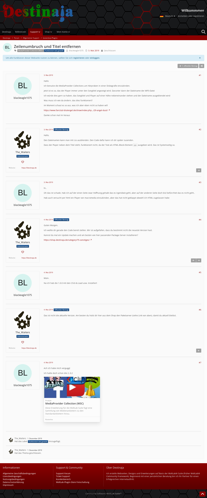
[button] (168, 16)
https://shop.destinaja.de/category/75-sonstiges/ (67, 240)
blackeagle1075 (76, 50)
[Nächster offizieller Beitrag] (198, 170)
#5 (200, 272)
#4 (200, 219)
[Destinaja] (79, 13)
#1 (200, 75)
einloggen (94, 58)
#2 (200, 129)
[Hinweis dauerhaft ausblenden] (199, 58)
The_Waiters (20, 438)
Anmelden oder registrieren (191, 16)
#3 (200, 182)
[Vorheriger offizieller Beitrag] (193, 260)
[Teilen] (201, 66)
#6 (200, 309)
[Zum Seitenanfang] (202, 494)
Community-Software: (103, 493)
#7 (200, 362)
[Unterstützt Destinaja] (23, 162)
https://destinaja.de (29, 168)
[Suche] (203, 31)
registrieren (78, 58)
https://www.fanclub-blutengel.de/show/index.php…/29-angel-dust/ (76, 110)
